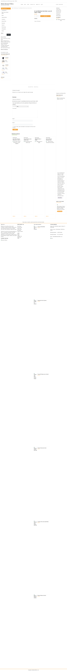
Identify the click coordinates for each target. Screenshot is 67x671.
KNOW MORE (60, 211)
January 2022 (58, 9)
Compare (35, 18)
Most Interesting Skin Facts (5, 47)
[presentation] (63, 95)
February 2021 (58, 12)
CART (18, 238)
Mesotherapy (39, 21)
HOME (18, 233)
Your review (15, 108)
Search (2, 33)
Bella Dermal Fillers (7, 4)
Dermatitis (3, 23)
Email (14, 122)
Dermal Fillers (4, 21)
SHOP (18, 235)
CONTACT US (19, 236)
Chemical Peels (4, 17)
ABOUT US (19, 237)
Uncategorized (4, 10)
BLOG (18, 234)
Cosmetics (3, 19)
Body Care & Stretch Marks (5, 13)
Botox (3, 15)
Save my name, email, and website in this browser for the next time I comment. (24, 127)
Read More (60, 197)
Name (14, 118)
